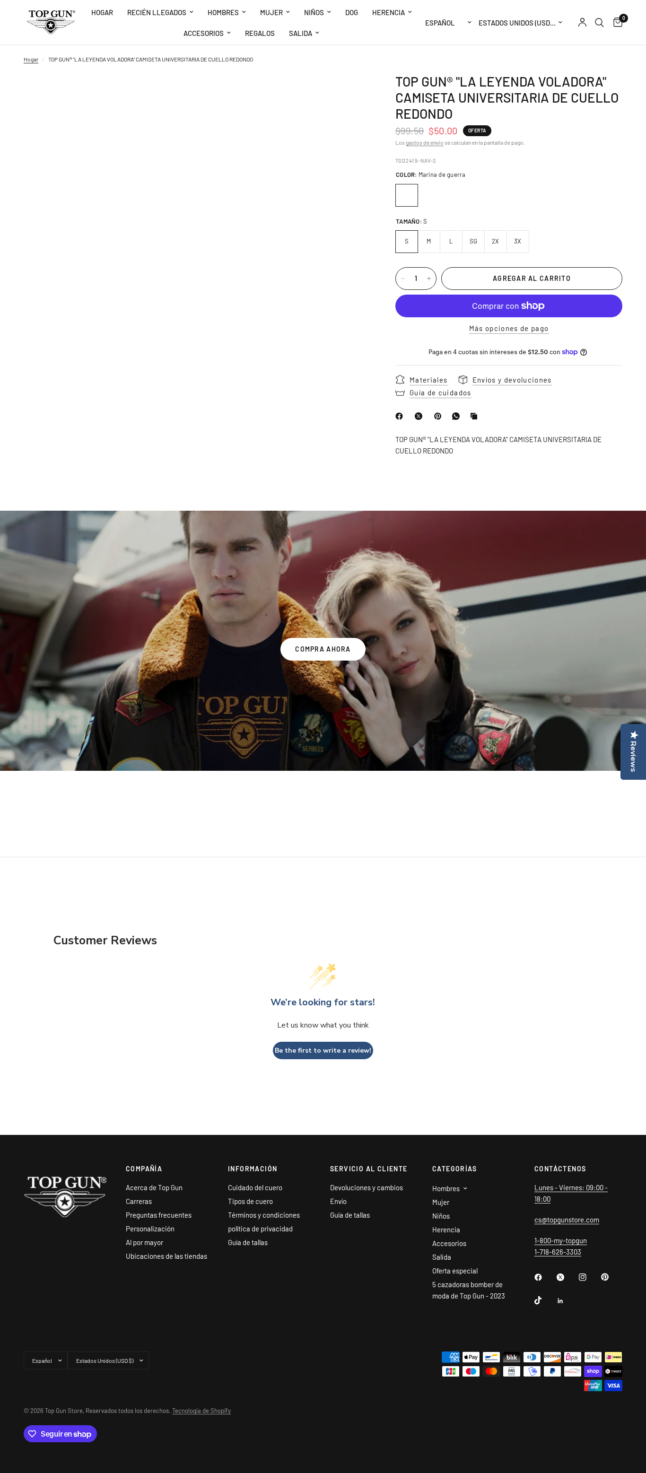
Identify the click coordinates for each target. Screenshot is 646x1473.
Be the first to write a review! (323, 1050)
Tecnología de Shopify (201, 1410)
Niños (314, 12)
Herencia (388, 12)
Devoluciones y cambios (366, 1187)
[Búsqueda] (599, 22)
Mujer (271, 12)
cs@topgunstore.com (566, 1219)
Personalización (150, 1228)
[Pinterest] (439, 416)
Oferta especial (455, 1270)
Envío (338, 1201)
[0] (615, 22)
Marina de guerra (406, 195)
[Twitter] (567, 1277)
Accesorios (203, 33)
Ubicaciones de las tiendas (166, 1256)
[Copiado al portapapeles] (475, 416)
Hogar (102, 12)
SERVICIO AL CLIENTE (369, 1169)
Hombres (223, 12)
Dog (351, 12)
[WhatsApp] (457, 416)
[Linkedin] (567, 1300)
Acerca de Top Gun (154, 1187)
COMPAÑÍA (144, 1169)
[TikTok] (544, 1300)
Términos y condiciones (264, 1215)
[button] (322, 649)
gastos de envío (425, 142)
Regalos (260, 33)
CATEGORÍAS (454, 1169)
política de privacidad (260, 1228)
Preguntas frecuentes (159, 1215)
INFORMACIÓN (252, 1169)
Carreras (139, 1201)
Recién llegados (156, 12)
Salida (300, 33)
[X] (420, 416)
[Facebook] (401, 416)
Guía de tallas (248, 1242)
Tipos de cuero (250, 1201)
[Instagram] (589, 1277)
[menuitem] (102, 12)
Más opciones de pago (509, 328)
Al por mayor (144, 1242)
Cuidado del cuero (255, 1187)
